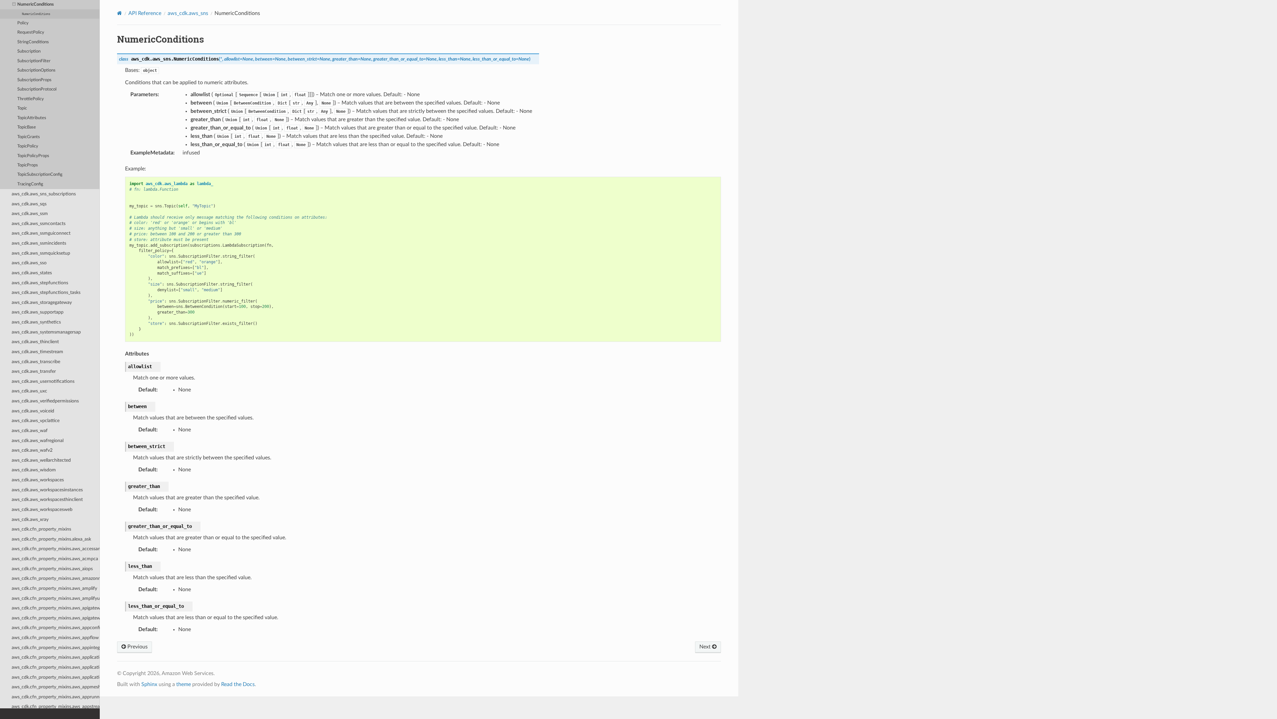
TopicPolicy (27, 146)
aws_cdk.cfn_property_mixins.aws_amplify (54, 588)
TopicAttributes (31, 118)
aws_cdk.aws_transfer (34, 371)
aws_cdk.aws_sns (188, 13)
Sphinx (149, 684)
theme (183, 684)
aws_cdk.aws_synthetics (36, 322)
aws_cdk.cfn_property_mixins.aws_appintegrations (56, 647)
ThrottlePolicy (30, 99)
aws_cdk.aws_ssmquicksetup (41, 253)
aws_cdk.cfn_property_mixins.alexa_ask (51, 539)
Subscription (29, 51)
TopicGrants (28, 137)
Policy (23, 23)
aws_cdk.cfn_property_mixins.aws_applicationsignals (56, 677)
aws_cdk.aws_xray (30, 519)
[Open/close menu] (14, 5)
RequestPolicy (30, 32)
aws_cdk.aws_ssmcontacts (39, 223)
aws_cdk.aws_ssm (30, 213)
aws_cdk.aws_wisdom (34, 469)
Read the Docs (238, 684)
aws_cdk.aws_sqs (29, 203)
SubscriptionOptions (36, 70)
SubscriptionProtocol (37, 89)
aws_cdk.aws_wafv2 (32, 450)
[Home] (119, 13)
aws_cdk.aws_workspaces (38, 479)
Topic (22, 108)
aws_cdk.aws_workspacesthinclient (47, 499)
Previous (137, 646)
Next (705, 646)
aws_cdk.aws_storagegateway (42, 302)
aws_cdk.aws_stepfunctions (40, 282)
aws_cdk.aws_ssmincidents (39, 243)
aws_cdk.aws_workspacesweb (42, 509)
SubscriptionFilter (34, 61)
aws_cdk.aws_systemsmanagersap (46, 332)
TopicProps (27, 165)
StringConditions (33, 42)
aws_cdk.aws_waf (30, 430)
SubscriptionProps (34, 80)
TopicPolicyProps (33, 156)
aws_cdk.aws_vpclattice (36, 420)
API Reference (144, 13)
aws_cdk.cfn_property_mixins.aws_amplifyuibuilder (56, 598)
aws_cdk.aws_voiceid (33, 410)
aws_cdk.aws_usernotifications (43, 381)
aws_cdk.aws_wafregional (38, 440)
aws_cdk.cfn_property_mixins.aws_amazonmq (56, 578)
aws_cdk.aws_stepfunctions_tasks (46, 292)
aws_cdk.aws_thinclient (35, 341)
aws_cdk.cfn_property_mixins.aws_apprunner (56, 696)
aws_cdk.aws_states (32, 272)
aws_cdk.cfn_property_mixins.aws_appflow (55, 637)
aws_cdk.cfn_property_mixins (41, 529)
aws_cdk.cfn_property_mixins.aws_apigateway (56, 607)
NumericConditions (35, 4)
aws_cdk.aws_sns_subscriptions (44, 193)
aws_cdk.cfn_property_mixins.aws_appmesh (56, 686)
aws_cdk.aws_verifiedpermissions (45, 400)
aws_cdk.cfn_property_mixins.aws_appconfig (56, 627)
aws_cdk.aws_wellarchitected (41, 460)
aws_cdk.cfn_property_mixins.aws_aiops (52, 568)
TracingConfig (30, 184)
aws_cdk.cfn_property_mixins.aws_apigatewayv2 (56, 617)
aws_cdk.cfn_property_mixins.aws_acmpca (55, 558)
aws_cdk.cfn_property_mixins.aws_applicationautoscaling (56, 657)
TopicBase (26, 127)
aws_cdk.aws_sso (29, 262)
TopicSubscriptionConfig (40, 174)
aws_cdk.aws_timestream (37, 351)
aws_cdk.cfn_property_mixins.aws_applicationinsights (56, 667)
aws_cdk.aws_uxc (29, 390)
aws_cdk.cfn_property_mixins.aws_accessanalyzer (56, 548)
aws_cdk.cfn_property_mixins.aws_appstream (56, 706)
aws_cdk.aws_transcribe (36, 361)
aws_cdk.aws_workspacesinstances (47, 489)
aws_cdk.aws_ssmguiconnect (41, 233)
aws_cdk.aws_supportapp (38, 312)
